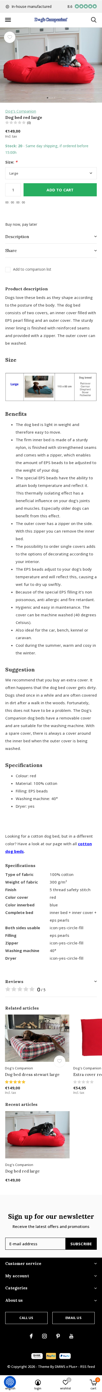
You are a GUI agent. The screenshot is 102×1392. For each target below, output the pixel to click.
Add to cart (60, 189)
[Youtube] (71, 1336)
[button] (8, 20)
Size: (11, 162)
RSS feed (87, 1366)
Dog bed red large (22, 1171)
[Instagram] (44, 1336)
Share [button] (11, 250)
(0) (29, 122)
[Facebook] (31, 1336)
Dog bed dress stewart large (32, 1074)
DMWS (60, 1366)
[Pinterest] (58, 1336)
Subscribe (81, 1243)
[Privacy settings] (10, 1382)
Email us (73, 1317)
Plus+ (73, 1366)
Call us (26, 1317)
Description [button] (17, 236)
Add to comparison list (32, 269)
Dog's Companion (20, 111)
